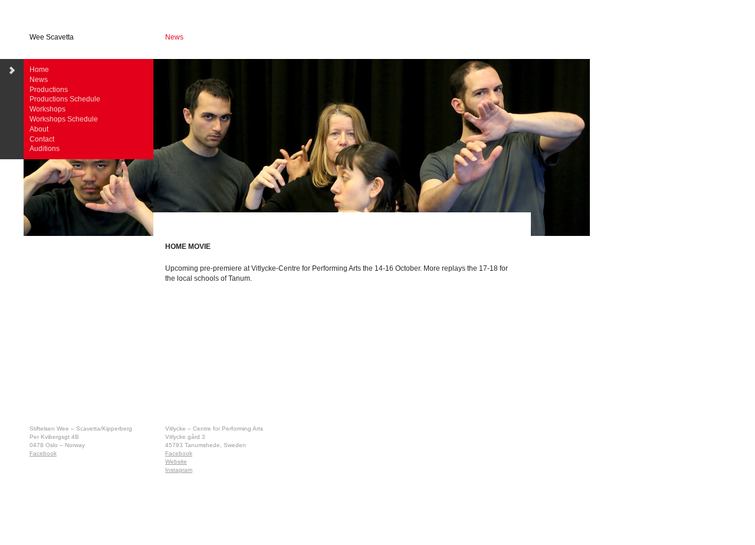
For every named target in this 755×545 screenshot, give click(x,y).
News (38, 79)
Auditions (44, 149)
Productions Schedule (64, 99)
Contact (41, 139)
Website (176, 461)
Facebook (43, 453)
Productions (48, 90)
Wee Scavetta (51, 37)
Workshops (47, 109)
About (38, 129)
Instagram (178, 470)
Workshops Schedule (63, 119)
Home (39, 69)
